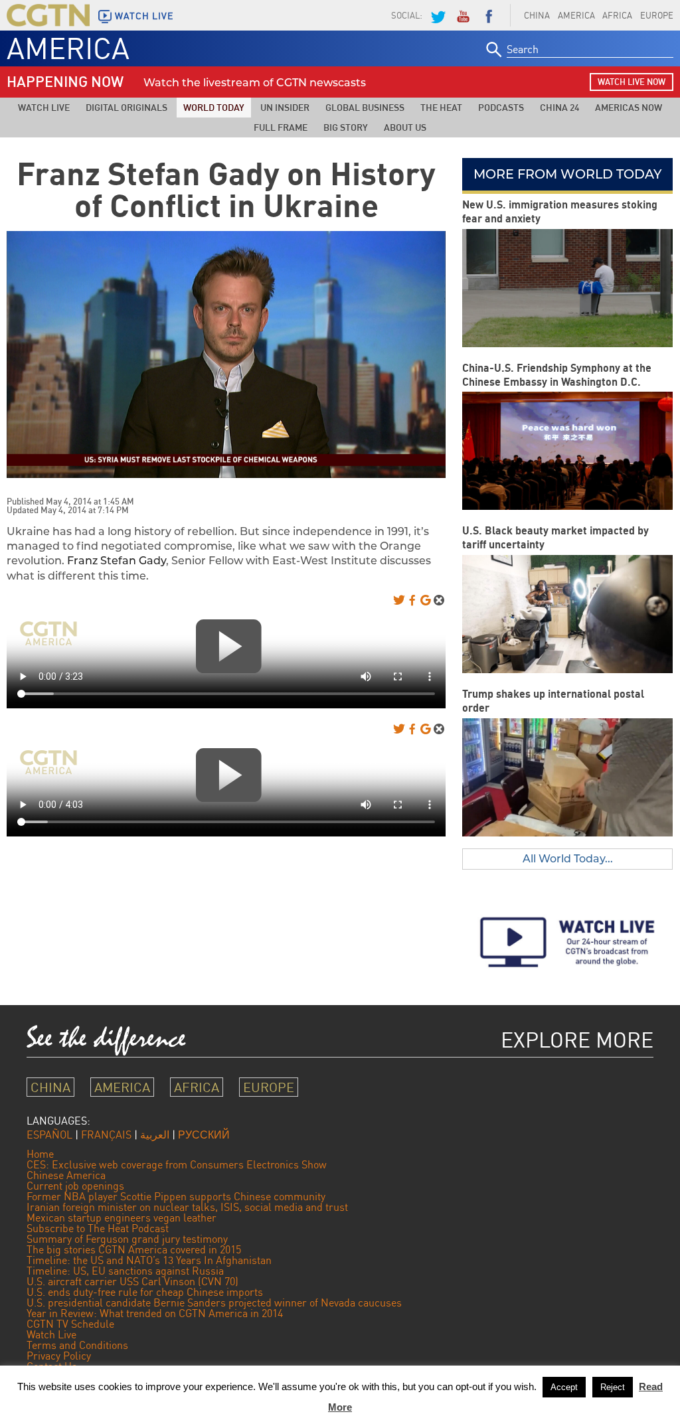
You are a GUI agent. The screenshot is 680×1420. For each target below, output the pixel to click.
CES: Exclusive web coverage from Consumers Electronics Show (177, 1164)
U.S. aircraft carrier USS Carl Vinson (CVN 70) (132, 1281)
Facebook (488, 15)
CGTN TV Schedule (70, 1323)
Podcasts (501, 107)
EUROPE (268, 1087)
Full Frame (280, 127)
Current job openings (75, 1185)
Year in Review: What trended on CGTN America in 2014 (155, 1313)
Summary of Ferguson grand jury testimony (127, 1238)
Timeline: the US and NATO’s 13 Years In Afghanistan (149, 1260)
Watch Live (44, 107)
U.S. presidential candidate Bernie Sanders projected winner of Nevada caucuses (214, 1302)
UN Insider (284, 107)
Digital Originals (126, 107)
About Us (405, 127)
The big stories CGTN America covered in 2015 (134, 1249)
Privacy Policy (59, 1355)
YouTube (463, 15)
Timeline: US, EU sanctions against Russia (125, 1270)
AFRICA (617, 15)
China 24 (559, 107)
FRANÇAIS (106, 1134)
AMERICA (576, 15)
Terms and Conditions (77, 1345)
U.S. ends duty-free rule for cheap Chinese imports (145, 1292)
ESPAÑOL (49, 1134)
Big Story (345, 127)
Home (40, 1153)
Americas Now (628, 107)
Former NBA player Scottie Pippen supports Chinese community (176, 1196)
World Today (213, 107)
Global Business (364, 107)
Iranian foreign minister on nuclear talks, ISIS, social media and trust (187, 1207)
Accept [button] (564, 1387)
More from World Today (567, 174)
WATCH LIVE (144, 16)
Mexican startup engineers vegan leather (121, 1217)
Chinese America (66, 1175)
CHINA (537, 15)
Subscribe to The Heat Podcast (98, 1228)
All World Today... (568, 858)
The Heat (441, 107)
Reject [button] (612, 1387)
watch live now (631, 81)
